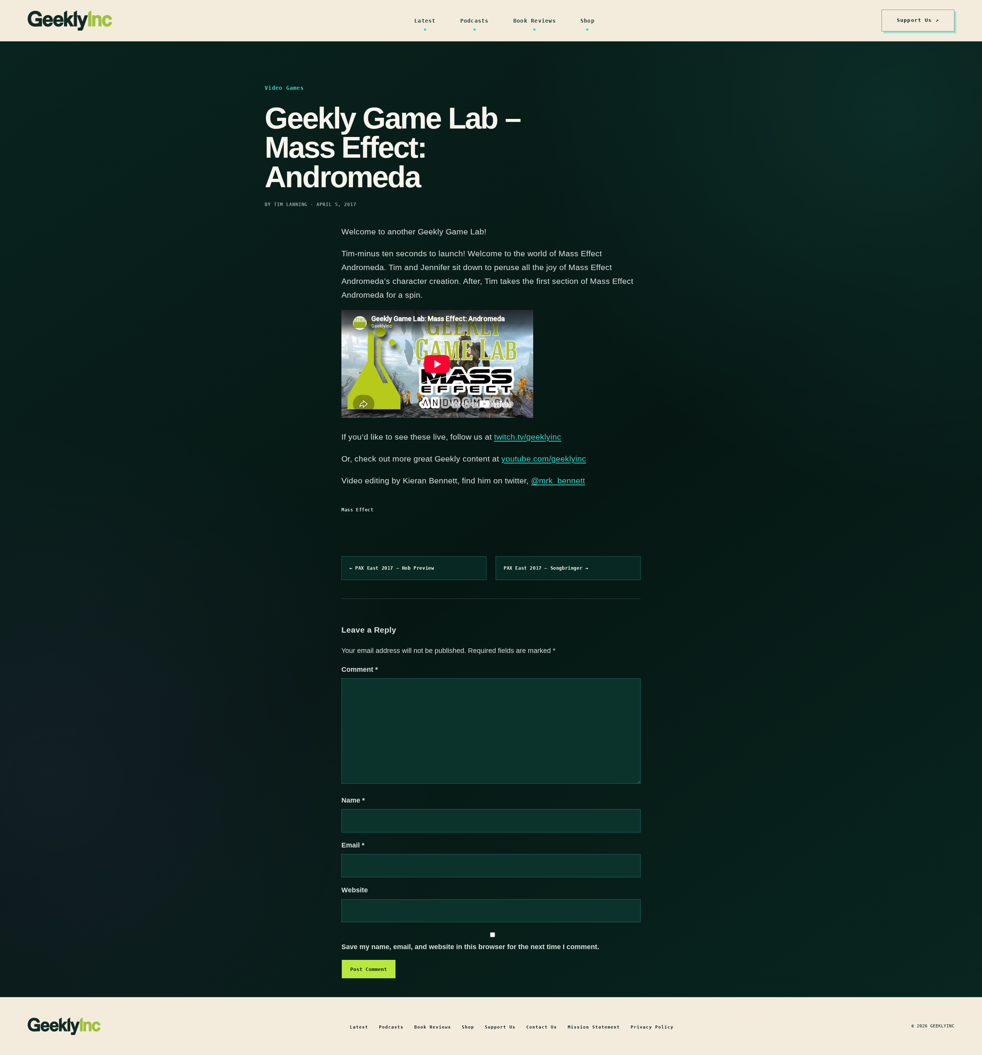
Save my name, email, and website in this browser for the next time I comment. (470, 947)
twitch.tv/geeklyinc (527, 436)
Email (352, 845)
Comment (359, 669)
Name (353, 800)
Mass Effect (357, 510)
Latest (425, 21)
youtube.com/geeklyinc (543, 458)
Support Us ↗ (918, 20)
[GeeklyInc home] (70, 20)
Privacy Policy (652, 1027)
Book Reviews (534, 21)
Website (354, 890)
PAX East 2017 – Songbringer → (546, 568)
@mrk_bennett (558, 480)
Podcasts (474, 21)
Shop (587, 21)
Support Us (500, 1027)
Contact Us (541, 1027)
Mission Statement (594, 1027)
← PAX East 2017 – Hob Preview (391, 568)
